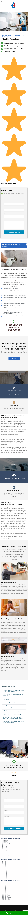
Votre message (6, 219)
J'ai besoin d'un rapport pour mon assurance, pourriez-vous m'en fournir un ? (13, 718)
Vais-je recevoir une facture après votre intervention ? (13, 698)
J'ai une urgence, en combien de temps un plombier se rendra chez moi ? (13, 691)
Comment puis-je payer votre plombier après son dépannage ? (13, 702)
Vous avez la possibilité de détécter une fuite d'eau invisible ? (13, 722)
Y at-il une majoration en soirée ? (12, 714)
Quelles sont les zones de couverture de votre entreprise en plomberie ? (13, 711)
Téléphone (6, 213)
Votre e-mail (6, 207)
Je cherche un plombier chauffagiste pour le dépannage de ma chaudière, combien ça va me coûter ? (13, 707)
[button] (14, 691)
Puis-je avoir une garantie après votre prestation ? (13, 695)
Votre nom (5, 201)
